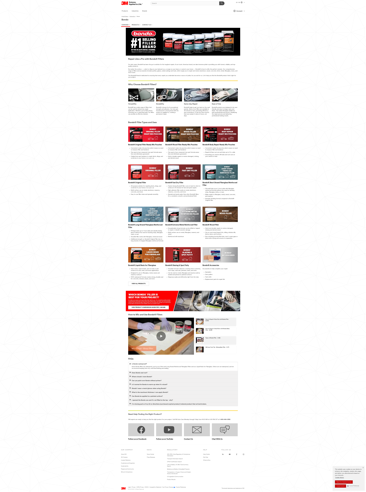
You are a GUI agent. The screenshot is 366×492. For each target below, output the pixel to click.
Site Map (205, 457)
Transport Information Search (175, 458)
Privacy (134, 487)
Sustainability (124, 466)
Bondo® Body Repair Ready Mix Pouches (219, 145)
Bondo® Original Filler (137, 183)
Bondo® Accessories (211, 265)
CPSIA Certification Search (174, 461)
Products (125, 11)
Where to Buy (206, 460)
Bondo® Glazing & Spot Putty (177, 265)
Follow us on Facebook (137, 439)
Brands (144, 11)
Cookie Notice (339, 477)
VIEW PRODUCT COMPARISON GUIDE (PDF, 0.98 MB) (148, 307)
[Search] (221, 3)
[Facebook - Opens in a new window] (236, 454)
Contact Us (146, 25)
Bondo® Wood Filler (211, 225)
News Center (150, 454)
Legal (129, 487)
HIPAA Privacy (140, 487)
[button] (353, 486)
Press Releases (151, 457)
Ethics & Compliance (126, 472)
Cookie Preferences (181, 487)
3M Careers (124, 457)
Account (239, 11)
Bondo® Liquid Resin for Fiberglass (142, 265)
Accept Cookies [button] (340, 486)
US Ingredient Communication (175, 476)
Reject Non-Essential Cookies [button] (344, 482)
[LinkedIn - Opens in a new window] (222, 454)
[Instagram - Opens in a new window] (243, 454)
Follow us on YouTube (164, 439)
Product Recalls (171, 479)
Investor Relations (125, 460)
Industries (135, 11)
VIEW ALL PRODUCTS (139, 283)
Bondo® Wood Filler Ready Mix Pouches (181, 145)
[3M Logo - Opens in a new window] (132, 3)
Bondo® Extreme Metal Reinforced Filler (181, 225)
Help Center (206, 454)
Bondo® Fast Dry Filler (174, 183)
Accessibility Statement (155, 487)
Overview (125, 25)
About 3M (124, 454)
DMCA (146, 487)
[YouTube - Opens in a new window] (229, 454)
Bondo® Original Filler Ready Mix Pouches (145, 145)
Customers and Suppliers (128, 463)
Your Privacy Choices (167, 487)
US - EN (238, 2)
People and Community (127, 469)
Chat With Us (217, 439)
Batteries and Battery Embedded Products (178, 469)
